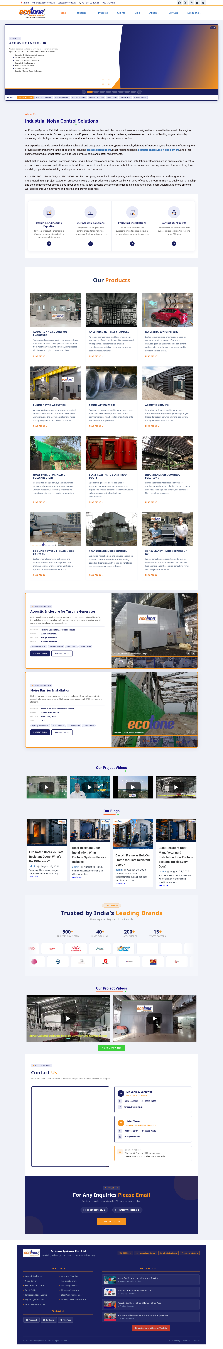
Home (62, 12)
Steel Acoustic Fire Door (71, 1294)
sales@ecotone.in (96, 1209)
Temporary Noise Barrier (36, 1294)
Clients (121, 12)
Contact (173, 12)
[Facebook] (179, 2)
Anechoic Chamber (69, 1276)
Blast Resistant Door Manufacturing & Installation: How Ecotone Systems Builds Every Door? (176, 857)
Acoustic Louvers (68, 1281)
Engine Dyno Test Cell (34, 1299)
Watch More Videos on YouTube (152, 1328)
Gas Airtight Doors (69, 1285)
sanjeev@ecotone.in (129, 1209)
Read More (33, 876)
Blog (137, 12)
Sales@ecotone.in (67, 2)
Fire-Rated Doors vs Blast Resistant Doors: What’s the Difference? (46, 856)
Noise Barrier (31, 1281)
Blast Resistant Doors (34, 1285)
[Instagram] (191, 2)
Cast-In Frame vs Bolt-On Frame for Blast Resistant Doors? (132, 860)
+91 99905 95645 (148, 1131)
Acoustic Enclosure (33, 1276)
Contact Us (110, 1221)
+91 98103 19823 (90, 2)
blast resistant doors (99, 149)
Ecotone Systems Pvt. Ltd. (40, 1340)
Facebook (33, 1320)
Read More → (40, 356)
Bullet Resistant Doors (35, 1304)
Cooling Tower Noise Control (74, 1299)
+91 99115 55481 (131, 1131)
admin (32, 866)
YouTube (67, 1320)
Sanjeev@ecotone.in (133, 1107)
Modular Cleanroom (70, 1290)
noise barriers (171, 149)
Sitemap (186, 1340)
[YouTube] (197, 2)
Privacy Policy (174, 1340)
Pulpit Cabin (30, 1290)
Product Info (62, 653)
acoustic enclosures (150, 149)
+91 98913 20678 (148, 1101)
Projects (103, 12)
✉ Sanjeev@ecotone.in (43, 2)
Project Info (40, 653)
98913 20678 (109, 2)
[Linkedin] (203, 2)
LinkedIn (50, 1320)
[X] (185, 2)
